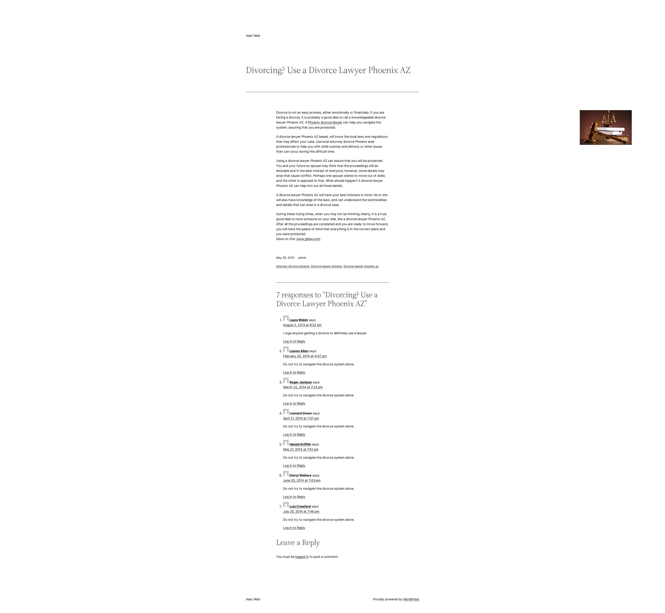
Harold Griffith (300, 444)
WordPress (411, 599)
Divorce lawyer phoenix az (361, 266)
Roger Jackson (301, 382)
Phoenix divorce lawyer (325, 122)
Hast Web (253, 35)
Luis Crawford (300, 506)
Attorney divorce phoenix (292, 266)
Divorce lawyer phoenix (326, 266)
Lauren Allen (299, 351)
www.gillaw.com (308, 239)
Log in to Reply (294, 341)
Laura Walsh (299, 320)
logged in (302, 557)
